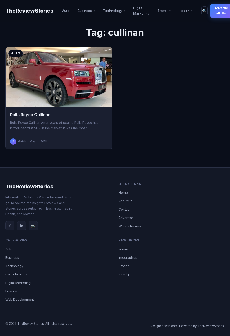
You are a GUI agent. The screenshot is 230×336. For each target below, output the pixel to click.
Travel (162, 11)
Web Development (19, 299)
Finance (11, 291)
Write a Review (130, 226)
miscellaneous (16, 274)
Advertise (126, 218)
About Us (126, 201)
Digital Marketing (141, 10)
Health (184, 11)
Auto (65, 11)
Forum (123, 249)
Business (84, 11)
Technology (112, 11)
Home (123, 192)
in (21, 225)
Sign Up (124, 274)
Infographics (128, 257)
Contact (124, 209)
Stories (124, 266)
